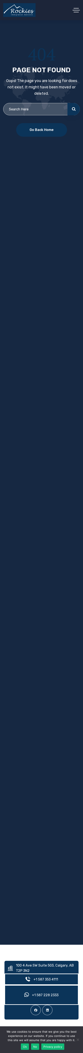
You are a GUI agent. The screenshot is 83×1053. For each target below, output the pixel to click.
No (35, 1046)
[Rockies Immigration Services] (19, 10)
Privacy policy (52, 1046)
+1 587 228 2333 (45, 995)
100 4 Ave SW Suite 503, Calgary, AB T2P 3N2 (45, 968)
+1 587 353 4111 (45, 979)
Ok (25, 1046)
